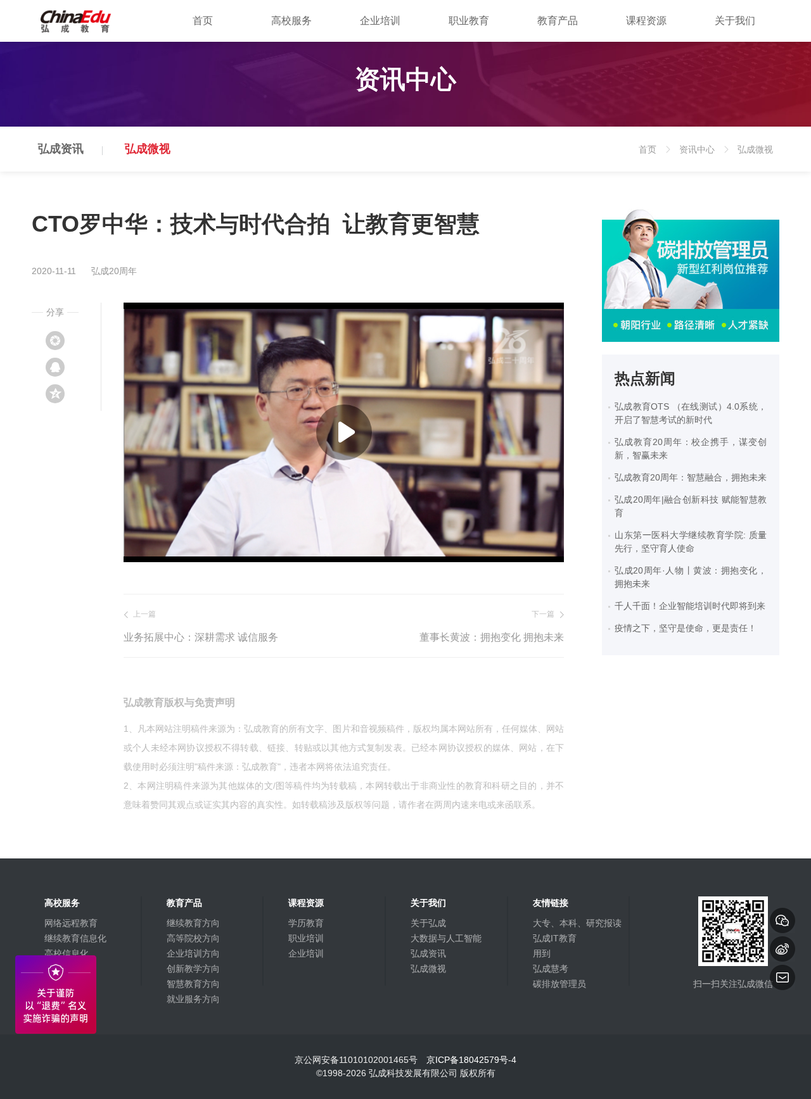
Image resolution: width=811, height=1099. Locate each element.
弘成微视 (147, 148)
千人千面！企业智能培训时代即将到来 (690, 606)
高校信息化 (66, 953)
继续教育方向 (193, 923)
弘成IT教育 (555, 938)
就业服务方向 (193, 999)
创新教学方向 (193, 969)
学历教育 (306, 923)
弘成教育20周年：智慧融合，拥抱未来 (691, 477)
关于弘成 (428, 923)
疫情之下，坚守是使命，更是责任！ (686, 628)
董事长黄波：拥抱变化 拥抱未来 (491, 637)
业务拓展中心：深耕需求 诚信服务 (201, 637)
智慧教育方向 (193, 984)
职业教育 (469, 20)
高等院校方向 (193, 938)
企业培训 (380, 20)
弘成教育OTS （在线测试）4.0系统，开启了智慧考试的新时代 (691, 413)
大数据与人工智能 (446, 938)
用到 (542, 953)
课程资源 (646, 20)
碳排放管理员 (559, 984)
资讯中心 (702, 158)
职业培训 (306, 938)
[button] (344, 432)
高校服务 (291, 20)
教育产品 (557, 20)
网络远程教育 (71, 923)
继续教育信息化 (75, 938)
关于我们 (735, 20)
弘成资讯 (61, 148)
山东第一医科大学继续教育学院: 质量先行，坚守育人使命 (691, 541)
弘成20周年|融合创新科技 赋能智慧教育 (691, 506)
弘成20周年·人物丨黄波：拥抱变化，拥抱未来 (691, 577)
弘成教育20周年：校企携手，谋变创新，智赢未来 (691, 448)
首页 (203, 20)
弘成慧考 (550, 969)
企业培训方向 (193, 953)
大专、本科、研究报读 (577, 923)
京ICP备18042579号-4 (471, 1060)
